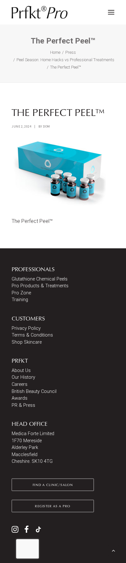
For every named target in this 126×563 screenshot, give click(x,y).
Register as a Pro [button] (52, 506)
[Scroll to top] (113, 550)
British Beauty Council (34, 391)
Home (55, 52)
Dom (46, 126)
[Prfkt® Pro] (40, 12)
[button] (111, 12)
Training (20, 299)
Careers (19, 384)
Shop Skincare (27, 342)
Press (70, 52)
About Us (21, 370)
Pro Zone (21, 293)
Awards (19, 398)
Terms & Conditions (32, 335)
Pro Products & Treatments (40, 286)
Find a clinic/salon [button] (53, 484)
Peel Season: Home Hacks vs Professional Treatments (65, 59)
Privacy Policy (26, 328)
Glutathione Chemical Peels (40, 279)
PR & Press (23, 405)
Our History (23, 377)
